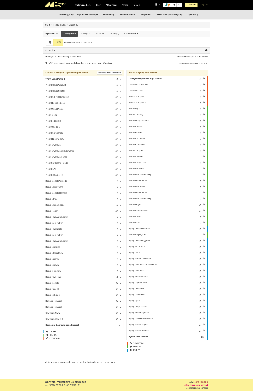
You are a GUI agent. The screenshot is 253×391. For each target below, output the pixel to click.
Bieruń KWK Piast (81, 277)
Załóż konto (191, 5)
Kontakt (136, 5)
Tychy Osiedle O (81, 127)
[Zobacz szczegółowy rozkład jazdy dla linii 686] (50, 42)
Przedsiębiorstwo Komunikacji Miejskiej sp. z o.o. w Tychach (87, 362)
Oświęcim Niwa (81, 313)
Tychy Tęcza (81, 115)
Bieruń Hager (81, 211)
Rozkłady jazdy (66, 15)
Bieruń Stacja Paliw (81, 253)
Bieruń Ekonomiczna (81, 205)
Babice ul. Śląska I (81, 307)
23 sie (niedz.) (69, 34)
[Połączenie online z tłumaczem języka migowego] (167, 5)
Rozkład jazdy (59, 25)
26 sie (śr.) (114, 34)
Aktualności (111, 5)
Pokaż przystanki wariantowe (109, 73)
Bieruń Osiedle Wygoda (81, 181)
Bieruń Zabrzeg (81, 295)
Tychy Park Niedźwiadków (81, 97)
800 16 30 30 (201, 382)
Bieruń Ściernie (81, 259)
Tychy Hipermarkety (81, 139)
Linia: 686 (73, 25)
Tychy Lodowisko (81, 121)
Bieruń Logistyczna (81, 187)
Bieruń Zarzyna (81, 265)
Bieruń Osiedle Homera (81, 193)
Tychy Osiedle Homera (165, 229)
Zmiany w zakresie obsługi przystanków (63, 57)
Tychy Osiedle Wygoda (165, 241)
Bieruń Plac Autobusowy (81, 217)
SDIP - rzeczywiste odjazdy (169, 15)
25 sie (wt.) (100, 34)
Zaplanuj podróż (82, 5)
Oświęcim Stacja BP (81, 319)
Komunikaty (108, 15)
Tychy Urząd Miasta (81, 109)
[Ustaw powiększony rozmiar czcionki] (179, 5)
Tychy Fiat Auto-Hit (81, 175)
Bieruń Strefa (81, 199)
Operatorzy (193, 15)
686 (58, 42)
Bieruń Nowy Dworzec (165, 121)
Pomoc (125, 5)
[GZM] (57, 4)
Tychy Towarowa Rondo (81, 157)
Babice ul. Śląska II (81, 301)
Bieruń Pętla (165, 109)
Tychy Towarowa (81, 145)
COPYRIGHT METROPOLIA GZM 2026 (65, 382)
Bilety (98, 5)
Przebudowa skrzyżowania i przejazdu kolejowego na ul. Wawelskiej (82, 63)
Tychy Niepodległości (81, 103)
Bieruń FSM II (165, 223)
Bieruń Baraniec (81, 247)
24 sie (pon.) (85, 34)
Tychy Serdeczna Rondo (81, 163)
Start (47, 25)
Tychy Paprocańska (81, 133)
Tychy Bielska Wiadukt (81, 85)
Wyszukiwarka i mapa (87, 15)
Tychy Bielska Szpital (81, 91)
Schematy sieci (127, 15)
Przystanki (146, 15)
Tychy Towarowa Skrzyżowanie (81, 151)
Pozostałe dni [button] (130, 34)
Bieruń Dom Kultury (81, 223)
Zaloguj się (203, 5)
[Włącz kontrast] (174, 5)
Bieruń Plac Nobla (81, 229)
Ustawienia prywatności (195, 385)
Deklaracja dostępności (197, 388)
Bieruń (48, 63)
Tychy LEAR (81, 169)
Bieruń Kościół (81, 289)
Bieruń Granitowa (81, 271)
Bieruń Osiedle (81, 283)
